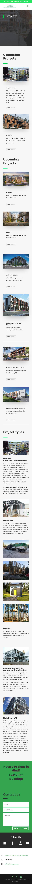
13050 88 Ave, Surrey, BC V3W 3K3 (16, 855)
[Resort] (16, 579)
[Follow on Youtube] (27, 843)
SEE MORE (11, 336)
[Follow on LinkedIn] (5, 843)
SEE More (11, 204)
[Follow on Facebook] (13, 843)
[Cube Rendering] (16, 600)
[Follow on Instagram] (20, 843)
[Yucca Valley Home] (16, 622)
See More (11, 379)
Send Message (20, 828)
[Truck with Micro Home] (16, 558)
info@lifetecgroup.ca (12, 864)
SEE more (11, 107)
